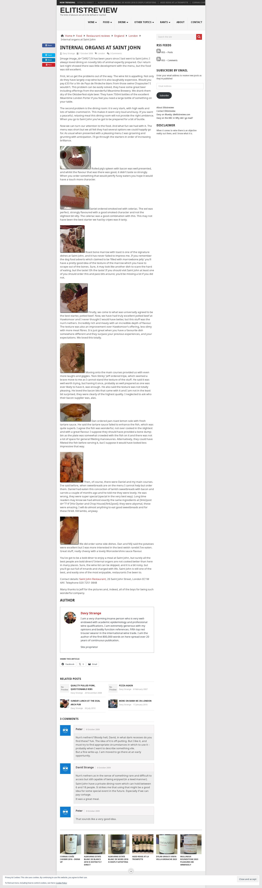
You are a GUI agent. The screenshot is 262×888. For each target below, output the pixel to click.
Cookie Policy (61, 883)
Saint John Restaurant (92, 579)
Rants (164, 22)
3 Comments (116, 53)
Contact (196, 22)
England (119, 35)
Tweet (49, 55)
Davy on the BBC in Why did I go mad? (174, 118)
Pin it (49, 65)
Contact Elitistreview (165, 111)
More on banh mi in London (135, 701)
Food (106, 22)
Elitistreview (88, 10)
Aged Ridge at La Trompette (159, 3)
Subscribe (164, 95)
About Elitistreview (165, 107)
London (133, 35)
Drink (122, 22)
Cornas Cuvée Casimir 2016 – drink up (196, 3)
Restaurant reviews (98, 35)
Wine (91, 22)
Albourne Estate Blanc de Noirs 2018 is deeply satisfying (111, 3)
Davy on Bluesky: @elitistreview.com (173, 114)
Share (49, 45)
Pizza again (126, 685)
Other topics (142, 22)
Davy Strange (69, 53)
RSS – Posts (167, 52)
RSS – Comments (169, 60)
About (180, 22)
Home (68, 35)
